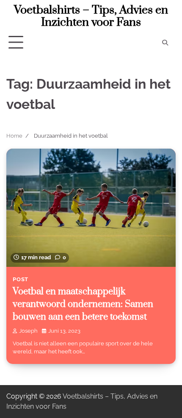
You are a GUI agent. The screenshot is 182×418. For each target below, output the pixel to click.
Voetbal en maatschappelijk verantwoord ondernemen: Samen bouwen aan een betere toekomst (83, 304)
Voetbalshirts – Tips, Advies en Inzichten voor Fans (91, 16)
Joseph (28, 331)
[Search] (165, 42)
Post (20, 279)
